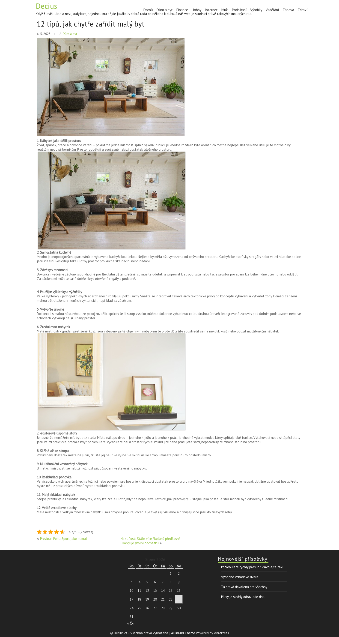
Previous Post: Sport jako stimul (63, 538)
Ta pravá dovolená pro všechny (244, 587)
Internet (211, 9)
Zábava (288, 9)
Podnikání (239, 9)
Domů (148, 9)
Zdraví (302, 9)
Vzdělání (272, 9)
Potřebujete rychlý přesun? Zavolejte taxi (252, 567)
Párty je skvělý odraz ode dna (243, 597)
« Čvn (131, 623)
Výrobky (256, 9)
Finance (182, 9)
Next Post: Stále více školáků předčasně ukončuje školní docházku (151, 540)
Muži (224, 9)
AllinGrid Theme (183, 633)
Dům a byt (164, 9)
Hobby (196, 9)
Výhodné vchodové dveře (239, 577)
